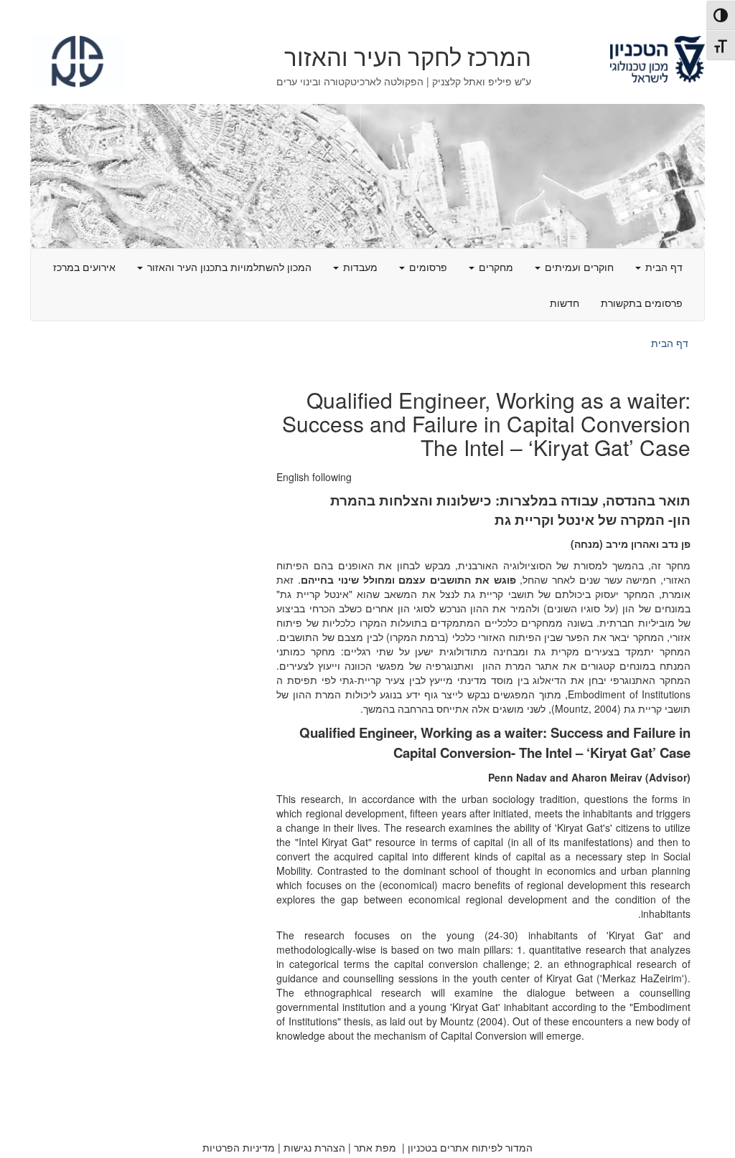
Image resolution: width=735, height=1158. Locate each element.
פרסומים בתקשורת (642, 302)
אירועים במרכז (84, 267)
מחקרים (494, 267)
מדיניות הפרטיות (238, 1147)
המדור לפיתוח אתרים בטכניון (470, 1147)
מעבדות (359, 267)
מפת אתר (375, 1147)
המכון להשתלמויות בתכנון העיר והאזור (228, 267)
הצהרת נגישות (314, 1147)
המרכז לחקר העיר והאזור (407, 58)
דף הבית (662, 267)
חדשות (564, 302)
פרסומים (426, 267)
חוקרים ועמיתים (578, 267)
